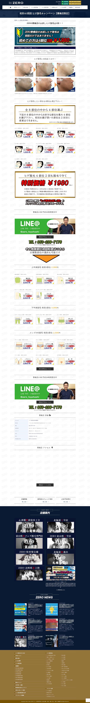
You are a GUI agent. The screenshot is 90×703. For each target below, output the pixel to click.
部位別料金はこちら (45, 369)
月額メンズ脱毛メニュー (51, 657)
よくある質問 (63, 7)
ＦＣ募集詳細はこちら (60, 589)
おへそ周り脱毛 (49, 683)
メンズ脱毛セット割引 (50, 659)
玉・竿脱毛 (63, 681)
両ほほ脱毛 (48, 662)
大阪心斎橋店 (58, 1)
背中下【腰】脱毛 (65, 666)
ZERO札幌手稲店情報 (19, 679)
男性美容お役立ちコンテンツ (21, 687)
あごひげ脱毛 (49, 666)
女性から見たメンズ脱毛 (20, 690)
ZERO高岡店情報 (18, 673)
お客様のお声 (54, 7)
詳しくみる (24, 501)
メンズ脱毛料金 (34, 7)
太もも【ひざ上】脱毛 (65, 668)
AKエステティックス (50, 694)
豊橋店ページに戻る (45, 485)
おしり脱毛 (63, 674)
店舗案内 (71, 7)
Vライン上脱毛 (64, 676)
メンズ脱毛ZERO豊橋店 (33, 420)
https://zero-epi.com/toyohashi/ (36, 433)
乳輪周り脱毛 (49, 681)
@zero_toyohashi (33, 438)
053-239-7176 (32, 425)
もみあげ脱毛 (49, 668)
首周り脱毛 (48, 674)
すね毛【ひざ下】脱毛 (65, 670)
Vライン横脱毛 (64, 678)
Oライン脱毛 (64, 685)
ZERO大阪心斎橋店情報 (19, 668)
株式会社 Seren (49, 692)
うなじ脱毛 (48, 678)
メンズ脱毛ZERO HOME (20, 653)
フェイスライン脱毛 (50, 670)
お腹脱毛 (63, 662)
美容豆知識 (77, 7)
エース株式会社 (49, 690)
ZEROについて (17, 7)
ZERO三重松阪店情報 (19, 677)
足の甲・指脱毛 (64, 672)
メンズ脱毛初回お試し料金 (51, 655)
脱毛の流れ (25, 7)
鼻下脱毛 (48, 664)
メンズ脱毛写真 (45, 7)
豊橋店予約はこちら (45, 237)
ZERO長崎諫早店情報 (19, 675)
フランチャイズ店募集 (19, 695)
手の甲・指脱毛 (49, 676)
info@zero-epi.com (33, 436)
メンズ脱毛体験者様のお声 (20, 692)
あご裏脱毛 (48, 672)
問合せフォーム (18, 682)
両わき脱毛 (63, 655)
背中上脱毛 (63, 664)
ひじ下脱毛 (63, 659)
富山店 (59, 3)
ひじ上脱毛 (63, 657)
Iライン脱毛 (64, 683)
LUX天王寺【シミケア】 (51, 696)
